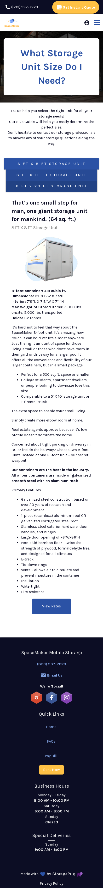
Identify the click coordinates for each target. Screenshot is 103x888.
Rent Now (51, 769)
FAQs (51, 741)
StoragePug (63, 874)
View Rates (51, 606)
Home (51, 726)
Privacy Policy (51, 883)
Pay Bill (51, 756)
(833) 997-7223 (51, 664)
